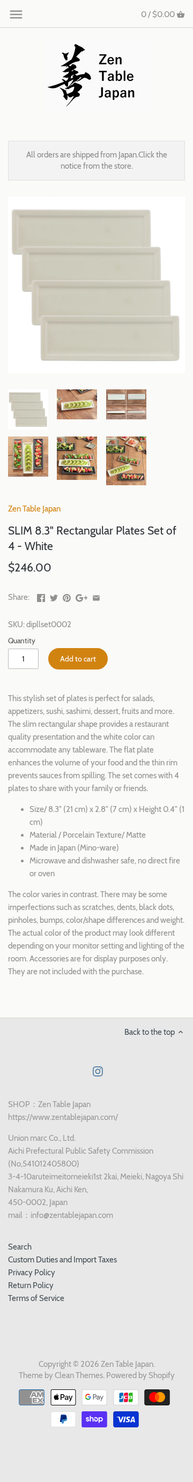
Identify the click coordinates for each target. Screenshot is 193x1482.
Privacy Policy (31, 1272)
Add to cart (78, 659)
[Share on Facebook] (41, 596)
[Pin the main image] (67, 596)
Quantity (21, 640)
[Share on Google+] (82, 596)
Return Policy (31, 1285)
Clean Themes (79, 1375)
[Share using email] (96, 596)
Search (20, 1247)
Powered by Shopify (140, 1375)
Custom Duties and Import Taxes (62, 1260)
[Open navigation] (16, 14)
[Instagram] (98, 1071)
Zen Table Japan (34, 509)
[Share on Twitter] (54, 596)
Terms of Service (36, 1298)
